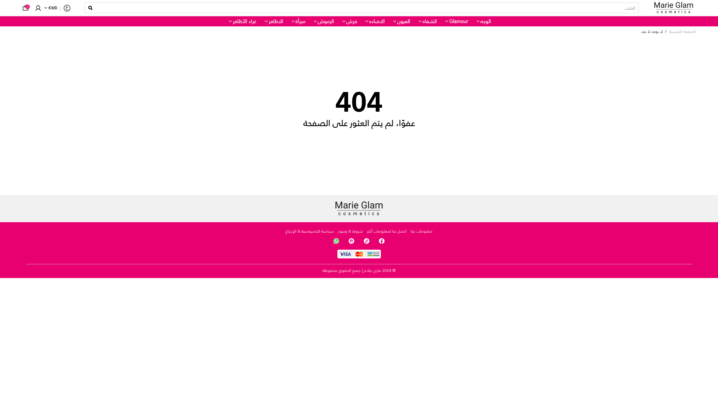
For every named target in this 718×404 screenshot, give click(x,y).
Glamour (458, 21)
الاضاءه (377, 21)
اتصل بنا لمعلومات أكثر (387, 231)
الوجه (485, 21)
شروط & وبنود (350, 231)
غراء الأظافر (244, 21)
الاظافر (276, 21)
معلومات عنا (421, 231)
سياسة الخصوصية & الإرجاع (310, 231)
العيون (403, 21)
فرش (351, 21)
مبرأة (300, 21)
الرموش (326, 21)
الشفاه (430, 21)
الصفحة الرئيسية (682, 32)
